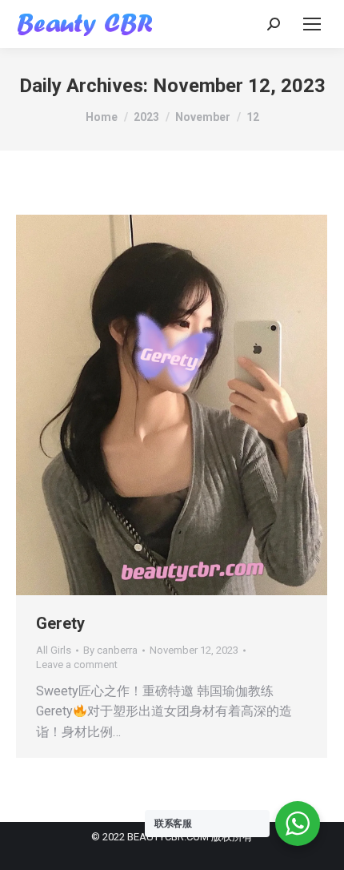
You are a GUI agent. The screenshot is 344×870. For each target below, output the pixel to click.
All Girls (53, 650)
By (110, 650)
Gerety (60, 623)
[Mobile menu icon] (312, 24)
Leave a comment (77, 665)
